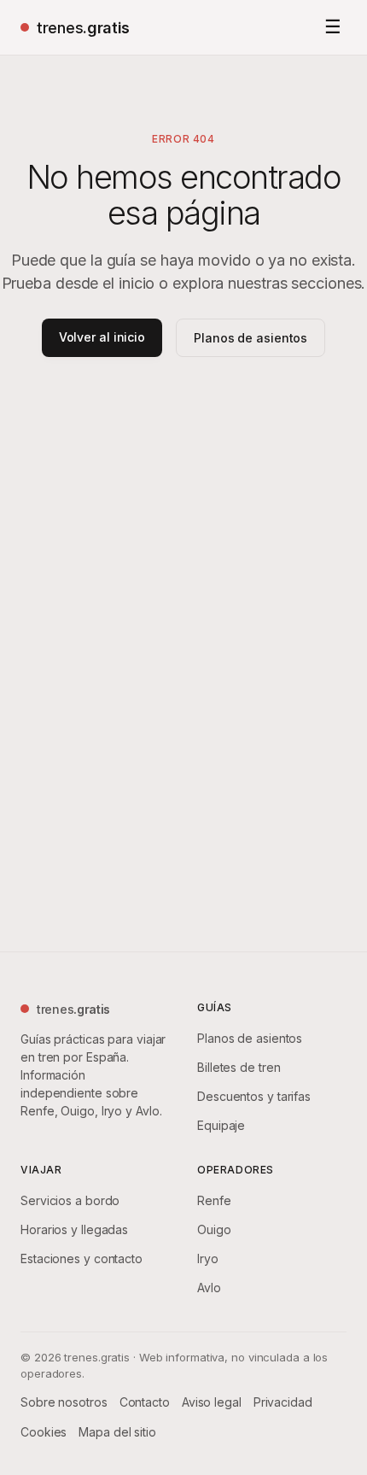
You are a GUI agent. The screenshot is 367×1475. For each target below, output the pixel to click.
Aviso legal (212, 1402)
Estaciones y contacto (81, 1258)
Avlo (209, 1287)
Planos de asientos (250, 338)
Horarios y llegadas (74, 1229)
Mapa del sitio (117, 1432)
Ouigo (214, 1229)
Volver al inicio (102, 337)
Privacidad (282, 1402)
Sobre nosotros (64, 1402)
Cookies (43, 1432)
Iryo (207, 1258)
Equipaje (221, 1125)
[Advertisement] (183, 622)
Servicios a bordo (69, 1200)
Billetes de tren (238, 1067)
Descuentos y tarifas (254, 1096)
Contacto (144, 1402)
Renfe (214, 1200)
